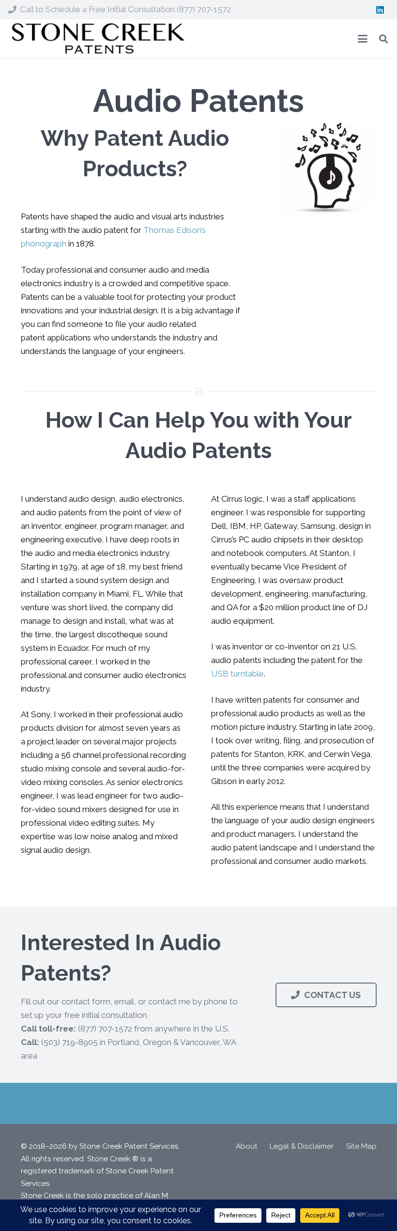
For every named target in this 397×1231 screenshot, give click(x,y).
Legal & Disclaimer (302, 1146)
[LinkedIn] (380, 9)
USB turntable (237, 673)
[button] (362, 39)
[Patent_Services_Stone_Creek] (97, 39)
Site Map (361, 1146)
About (247, 1146)
